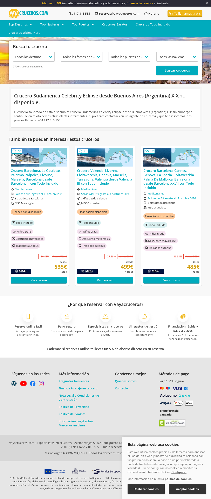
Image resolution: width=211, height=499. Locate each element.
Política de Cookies (72, 414)
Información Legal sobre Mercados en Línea (76, 423)
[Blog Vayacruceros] (14, 385)
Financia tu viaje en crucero (78, 388)
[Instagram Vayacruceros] (41, 385)
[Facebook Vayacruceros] (33, 385)
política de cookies (178, 478)
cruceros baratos (115, 24)
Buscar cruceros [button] (177, 70)
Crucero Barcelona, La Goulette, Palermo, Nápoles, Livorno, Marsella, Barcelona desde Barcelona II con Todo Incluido (36, 177)
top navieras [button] (50, 24)
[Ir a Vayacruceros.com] (28, 13)
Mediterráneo (23, 189)
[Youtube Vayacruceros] (23, 385)
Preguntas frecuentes (74, 381)
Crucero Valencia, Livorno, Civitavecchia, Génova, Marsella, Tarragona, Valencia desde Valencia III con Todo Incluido (104, 177)
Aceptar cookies (187, 489)
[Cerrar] (207, 3)
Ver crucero (39, 280)
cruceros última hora (24, 33)
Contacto (121, 388)
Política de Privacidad (74, 407)
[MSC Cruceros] (23, 271)
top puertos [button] (81, 24)
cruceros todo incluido (153, 24)
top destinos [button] (18, 24)
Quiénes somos (126, 381)
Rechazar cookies (146, 489)
